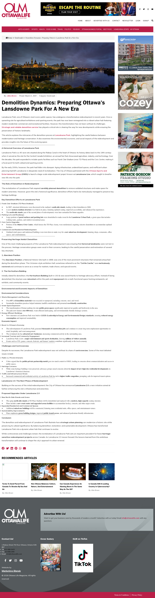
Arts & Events (23, 29)
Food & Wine (51, 29)
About (88, 21)
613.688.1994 (9, 552)
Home (80, 21)
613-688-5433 (9, 549)
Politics (68, 29)
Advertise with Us (101, 21)
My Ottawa (134, 29)
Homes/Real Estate (121, 29)
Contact (116, 21)
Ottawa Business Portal (92, 29)
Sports (35, 29)
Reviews (76, 29)
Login (138, 21)
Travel (60, 29)
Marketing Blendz (11, 570)
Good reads (19, 38)
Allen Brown (12, 96)
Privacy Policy (137, 595)
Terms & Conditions (121, 595)
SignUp (146, 21)
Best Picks (107, 29)
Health (42, 29)
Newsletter (127, 21)
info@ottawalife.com (130, 518)
